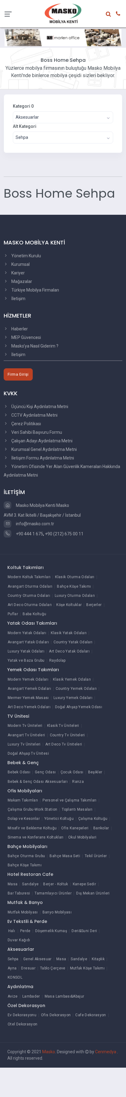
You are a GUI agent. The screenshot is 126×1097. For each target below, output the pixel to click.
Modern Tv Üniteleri (25, 725)
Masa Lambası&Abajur (64, 996)
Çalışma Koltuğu (92, 818)
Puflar (13, 614)
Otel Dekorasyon (22, 1024)
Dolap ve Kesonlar (24, 818)
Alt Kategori (24, 126)
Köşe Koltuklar (69, 605)
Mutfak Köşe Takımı (87, 968)
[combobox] (63, 117)
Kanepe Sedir (84, 884)
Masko (48, 1051)
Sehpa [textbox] (22, 137)
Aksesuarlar (20, 949)
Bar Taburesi (19, 893)
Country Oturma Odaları (29, 595)
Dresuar (28, 968)
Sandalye (30, 884)
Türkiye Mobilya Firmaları (34, 290)
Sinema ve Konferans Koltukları (36, 837)
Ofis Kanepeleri (74, 828)
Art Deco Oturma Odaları (30, 605)
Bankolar (101, 828)
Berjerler (94, 605)
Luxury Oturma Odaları (75, 595)
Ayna (12, 968)
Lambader (31, 996)
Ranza (78, 781)
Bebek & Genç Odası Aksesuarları (38, 781)
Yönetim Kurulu (25, 255)
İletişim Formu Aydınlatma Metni (42, 458)
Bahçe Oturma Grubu (26, 856)
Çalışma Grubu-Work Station (32, 809)
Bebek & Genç (23, 763)
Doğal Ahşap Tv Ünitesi (28, 753)
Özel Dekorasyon (26, 1005)
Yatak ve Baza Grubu (26, 660)
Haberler (19, 328)
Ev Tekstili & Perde (27, 921)
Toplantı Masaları (77, 809)
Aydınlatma (20, 987)
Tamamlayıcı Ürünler (53, 893)
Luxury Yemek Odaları (73, 698)
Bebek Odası (19, 772)
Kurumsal (20, 264)
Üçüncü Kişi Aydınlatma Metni (39, 406)
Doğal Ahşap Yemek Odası (78, 707)
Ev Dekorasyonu (22, 1015)
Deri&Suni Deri (84, 931)
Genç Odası (45, 772)
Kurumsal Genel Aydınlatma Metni (43, 449)
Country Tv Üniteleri (67, 735)
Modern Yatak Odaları (27, 633)
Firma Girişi (18, 374)
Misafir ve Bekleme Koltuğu (32, 828)
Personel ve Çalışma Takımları (69, 800)
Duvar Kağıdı (19, 940)
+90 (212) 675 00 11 (64, 533)
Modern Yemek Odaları (28, 679)
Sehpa (13, 959)
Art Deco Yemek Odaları (29, 707)
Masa (12, 884)
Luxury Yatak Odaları (26, 651)
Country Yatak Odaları (73, 642)
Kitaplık (98, 959)
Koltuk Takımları (25, 567)
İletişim (17, 298)
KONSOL (15, 977)
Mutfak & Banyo (25, 902)
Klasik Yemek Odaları (72, 679)
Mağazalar (21, 281)
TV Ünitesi (18, 716)
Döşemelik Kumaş (51, 931)
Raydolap (57, 660)
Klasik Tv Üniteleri (63, 725)
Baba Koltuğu (34, 614)
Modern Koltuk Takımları (29, 577)
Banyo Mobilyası (57, 912)
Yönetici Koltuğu (59, 818)
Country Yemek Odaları (76, 688)
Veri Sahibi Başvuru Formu (36, 432)
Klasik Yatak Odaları (69, 633)
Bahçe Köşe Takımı (74, 586)
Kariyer (17, 272)
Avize (13, 996)
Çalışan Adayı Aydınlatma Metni (41, 440)
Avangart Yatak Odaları (28, 642)
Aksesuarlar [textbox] (27, 117)
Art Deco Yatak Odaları (69, 651)
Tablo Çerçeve (52, 968)
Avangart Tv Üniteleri (26, 735)
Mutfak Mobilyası (23, 912)
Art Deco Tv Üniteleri (63, 744)
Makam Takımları (23, 800)
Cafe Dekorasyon (90, 1015)
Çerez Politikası (25, 423)
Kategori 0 (23, 106)
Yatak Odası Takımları (32, 623)
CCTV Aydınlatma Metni (33, 415)
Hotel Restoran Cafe (30, 874)
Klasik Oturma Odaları (74, 577)
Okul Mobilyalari (82, 837)
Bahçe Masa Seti (65, 856)
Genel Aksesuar (37, 959)
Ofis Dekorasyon (56, 1015)
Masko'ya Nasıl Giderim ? (34, 346)
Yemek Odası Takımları (33, 670)
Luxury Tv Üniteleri (24, 744)
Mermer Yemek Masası (28, 698)
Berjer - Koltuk (55, 884)
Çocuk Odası (72, 772)
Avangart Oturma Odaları (30, 586)
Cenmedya (106, 1051)
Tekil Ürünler (96, 856)
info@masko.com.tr (34, 523)
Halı (11, 931)
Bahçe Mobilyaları (27, 846)
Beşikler (95, 772)
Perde (25, 931)
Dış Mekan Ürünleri (92, 893)
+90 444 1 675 (29, 533)
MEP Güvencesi (25, 337)
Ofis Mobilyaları (24, 791)
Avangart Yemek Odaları (29, 688)
